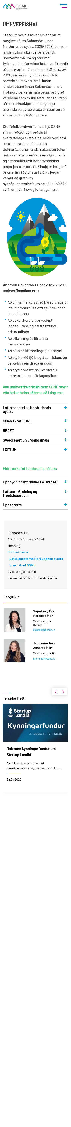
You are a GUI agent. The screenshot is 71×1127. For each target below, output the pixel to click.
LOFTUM (10, 449)
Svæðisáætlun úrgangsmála (26, 440)
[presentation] (55, 691)
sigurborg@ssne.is (44, 629)
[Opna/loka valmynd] (63, 6)
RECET (8, 430)
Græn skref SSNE (17, 421)
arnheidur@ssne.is (44, 658)
